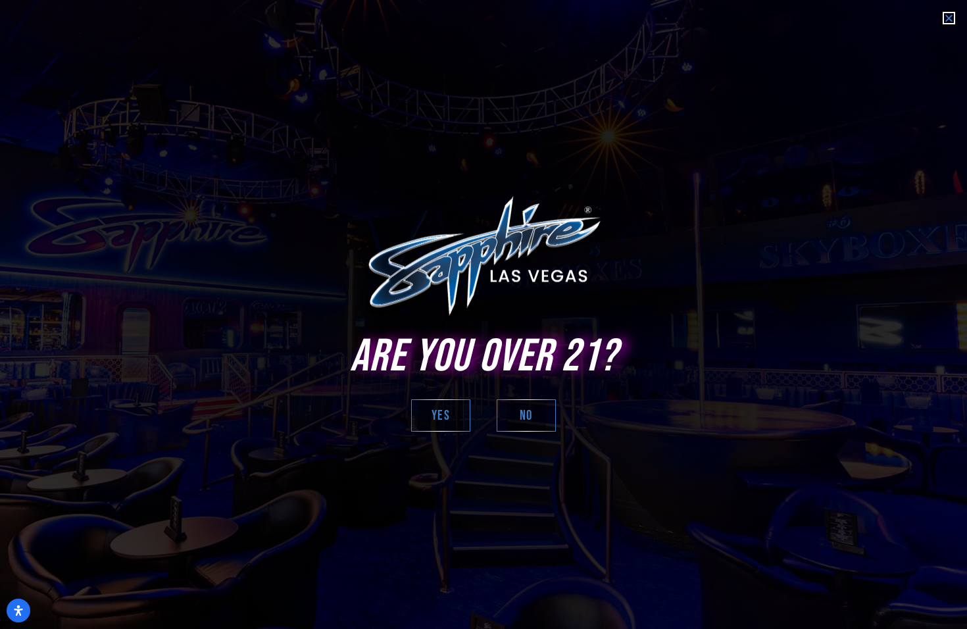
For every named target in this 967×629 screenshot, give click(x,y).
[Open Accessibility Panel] (18, 610)
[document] (483, 314)
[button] (949, 18)
